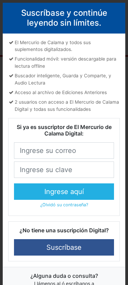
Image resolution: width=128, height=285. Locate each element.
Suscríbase (64, 247)
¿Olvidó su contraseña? (64, 204)
